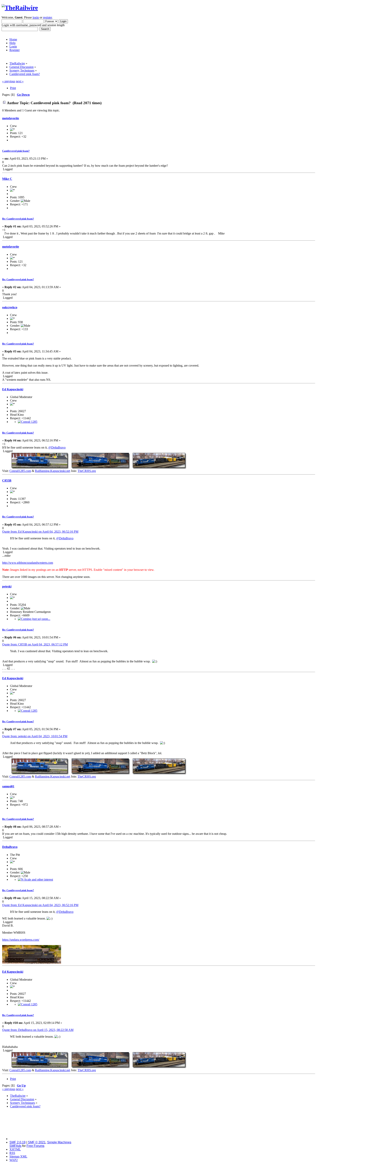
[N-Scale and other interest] (35, 879)
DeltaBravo (9, 847)
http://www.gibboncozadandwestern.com (27, 562)
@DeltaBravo (57, 447)
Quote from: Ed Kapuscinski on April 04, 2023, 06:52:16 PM (40, 531)
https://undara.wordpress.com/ (20, 939)
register (47, 17)
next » (20, 81)
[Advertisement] (345, 139)
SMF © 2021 (37, 1142)
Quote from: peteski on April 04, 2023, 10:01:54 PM (34, 736)
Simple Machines (59, 1142)
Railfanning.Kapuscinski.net (52, 471)
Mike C (7, 178)
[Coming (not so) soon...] (34, 619)
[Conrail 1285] (27, 421)
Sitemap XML (18, 1156)
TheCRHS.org (87, 471)
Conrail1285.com (20, 471)
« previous (8, 81)
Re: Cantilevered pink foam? (18, 218)
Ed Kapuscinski (12, 389)
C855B (6, 480)
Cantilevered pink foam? (16, 150)
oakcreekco (9, 307)
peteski (6, 586)
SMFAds (15, 1146)
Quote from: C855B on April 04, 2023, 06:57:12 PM (35, 644)
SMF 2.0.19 (17, 1142)
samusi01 (8, 786)
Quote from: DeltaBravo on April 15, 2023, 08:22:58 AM (37, 1030)
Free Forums (35, 1146)
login (36, 17)
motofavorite (10, 118)
